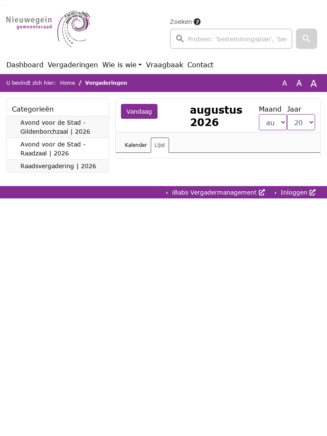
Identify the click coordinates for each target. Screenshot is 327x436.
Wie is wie (119, 64)
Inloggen (294, 192)
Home (67, 83)
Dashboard (24, 64)
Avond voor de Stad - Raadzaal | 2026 (53, 149)
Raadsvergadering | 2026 (58, 165)
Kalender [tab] (136, 145)
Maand (270, 109)
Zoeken (181, 21)
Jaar (294, 109)
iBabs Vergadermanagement (214, 192)
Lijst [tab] (160, 145)
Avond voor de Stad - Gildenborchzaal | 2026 (55, 127)
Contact (200, 64)
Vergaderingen (73, 64)
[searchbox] (231, 39)
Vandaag (139, 111)
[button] (306, 39)
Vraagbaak (164, 64)
